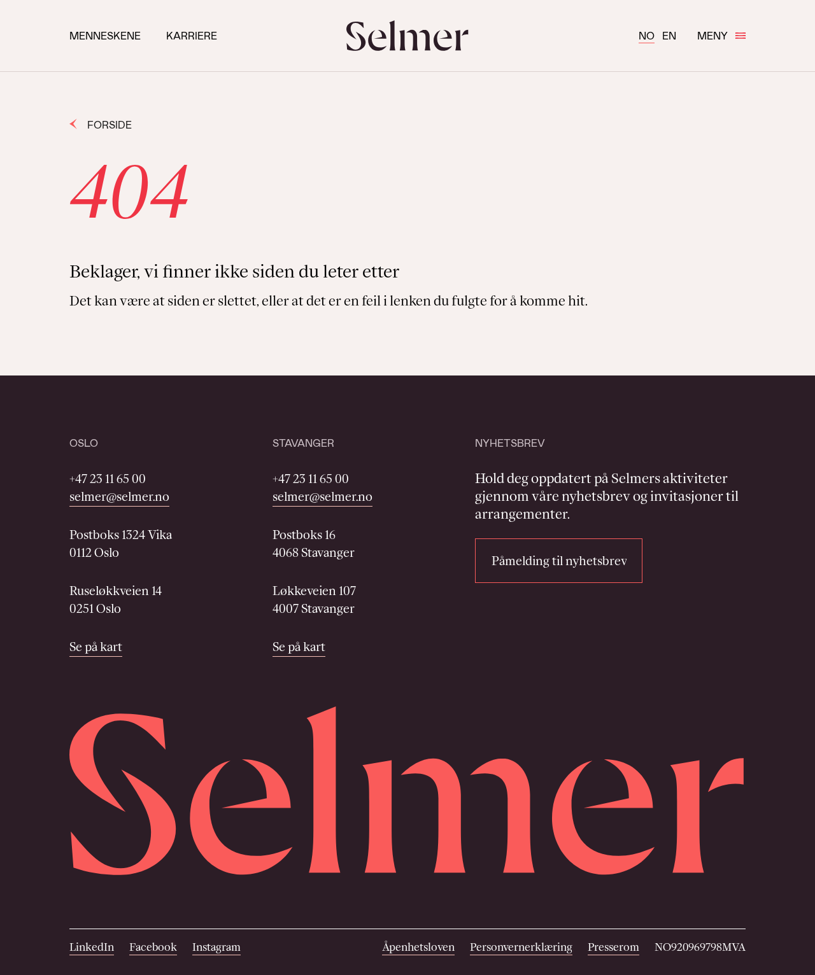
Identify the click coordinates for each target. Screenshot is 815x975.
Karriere (191, 35)
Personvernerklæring (521, 947)
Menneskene (105, 35)
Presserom (613, 947)
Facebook (153, 947)
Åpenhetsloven (418, 947)
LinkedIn (91, 947)
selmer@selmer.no (119, 496)
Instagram (216, 947)
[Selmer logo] (407, 35)
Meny (712, 35)
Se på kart (95, 646)
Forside (109, 124)
